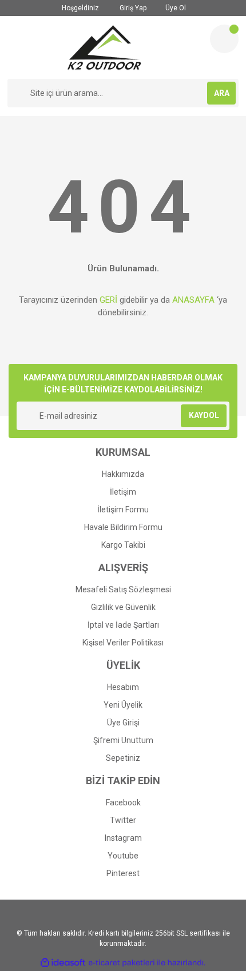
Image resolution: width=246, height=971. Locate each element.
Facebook (123, 802)
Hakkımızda (123, 474)
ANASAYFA (193, 300)
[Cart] (224, 39)
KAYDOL (204, 415)
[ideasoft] (63, 962)
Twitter (123, 820)
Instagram (123, 837)
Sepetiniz (123, 758)
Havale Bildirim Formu (123, 527)
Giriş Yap (132, 8)
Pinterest (123, 873)
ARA (221, 93)
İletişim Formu (123, 509)
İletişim (123, 491)
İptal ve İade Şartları (123, 624)
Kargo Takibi (123, 544)
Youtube (123, 855)
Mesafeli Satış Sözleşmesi (123, 589)
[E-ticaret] (121, 962)
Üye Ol (175, 8)
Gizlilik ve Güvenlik (123, 607)
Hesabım (123, 687)
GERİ (108, 300)
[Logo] (104, 47)
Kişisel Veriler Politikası (123, 642)
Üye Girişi (123, 722)
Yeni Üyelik (123, 704)
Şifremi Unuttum (123, 740)
